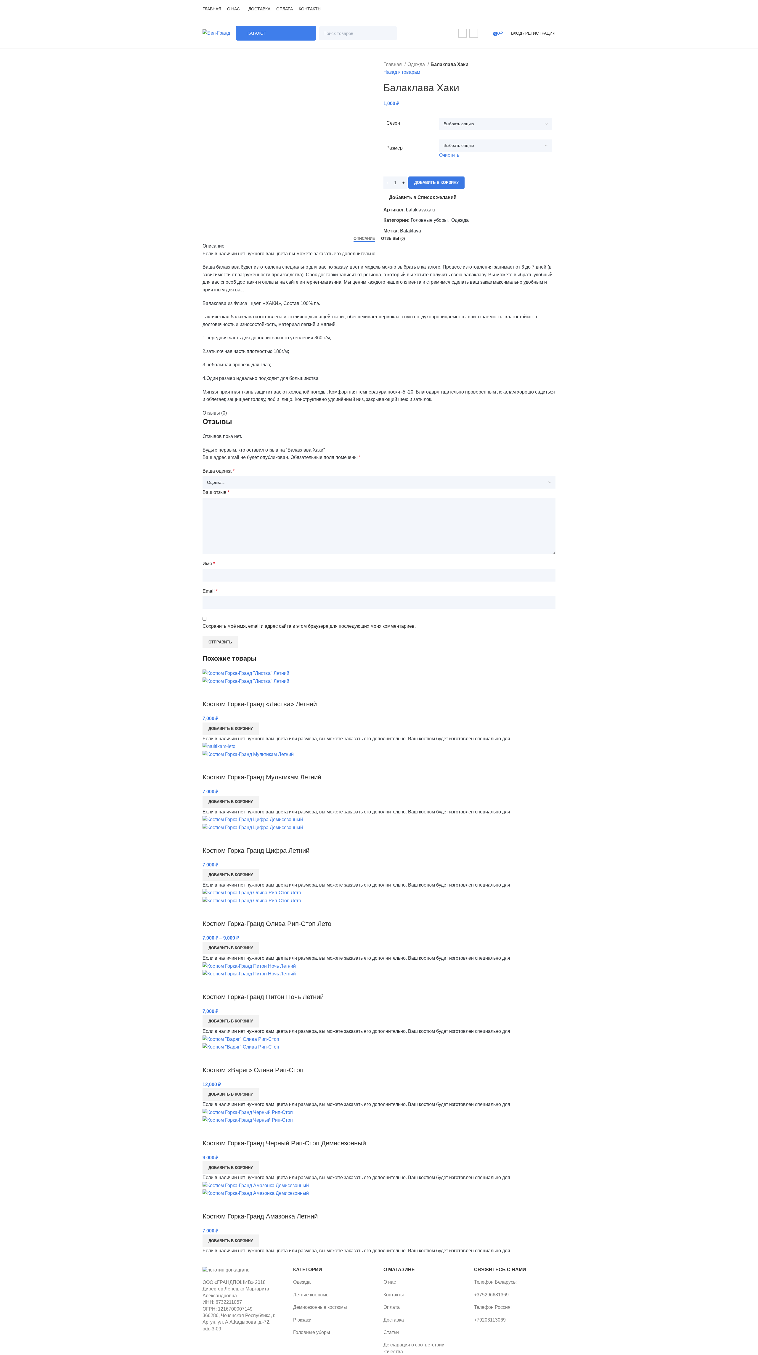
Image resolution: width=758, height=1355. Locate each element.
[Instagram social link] (462, 33)
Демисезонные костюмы (320, 1307)
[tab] (364, 238)
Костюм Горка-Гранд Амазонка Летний (260, 1216)
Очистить (449, 155)
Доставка (393, 1319)
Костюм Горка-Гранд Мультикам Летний (262, 777)
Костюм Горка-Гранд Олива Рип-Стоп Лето (267, 923)
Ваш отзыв (216, 492)
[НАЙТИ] (390, 33)
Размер (394, 147)
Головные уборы (429, 220)
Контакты (393, 1294)
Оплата (391, 1307)
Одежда (416, 64)
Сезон (393, 123)
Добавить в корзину (436, 182)
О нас (389, 1282)
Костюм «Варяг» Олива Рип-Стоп (253, 1070)
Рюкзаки (302, 1319)
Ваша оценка (219, 470)
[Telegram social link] (473, 33)
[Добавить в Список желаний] (210, 692)
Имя (209, 563)
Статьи (391, 1332)
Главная (393, 64)
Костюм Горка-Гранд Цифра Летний (256, 850)
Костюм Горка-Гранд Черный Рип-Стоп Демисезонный (284, 1143)
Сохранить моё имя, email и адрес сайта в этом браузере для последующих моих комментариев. (309, 626)
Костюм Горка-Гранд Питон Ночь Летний (263, 997)
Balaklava (410, 230)
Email (210, 591)
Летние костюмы (311, 1294)
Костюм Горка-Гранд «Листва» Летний (260, 704)
